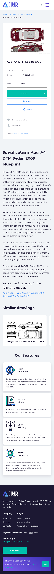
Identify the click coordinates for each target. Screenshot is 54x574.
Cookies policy (23, 522)
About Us (7, 518)
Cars (21, 14)
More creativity (23, 454)
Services (6, 522)
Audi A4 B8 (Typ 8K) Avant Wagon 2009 (24, 293)
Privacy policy (23, 518)
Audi (28, 14)
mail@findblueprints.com (16, 541)
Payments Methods (12, 532)
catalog (13, 14)
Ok (45, 564)
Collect (27, 101)
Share (27, 109)
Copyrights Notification (28, 526)
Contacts (7, 526)
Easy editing (22, 426)
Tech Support (10, 538)
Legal (20, 513)
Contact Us (15, 550)
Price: (9, 83)
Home (5, 14)
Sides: (9, 75)
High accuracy (23, 370)
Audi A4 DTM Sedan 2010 (16, 296)
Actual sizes (21, 400)
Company (7, 513)
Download (33, 93)
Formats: (11, 70)
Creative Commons (20, 134)
